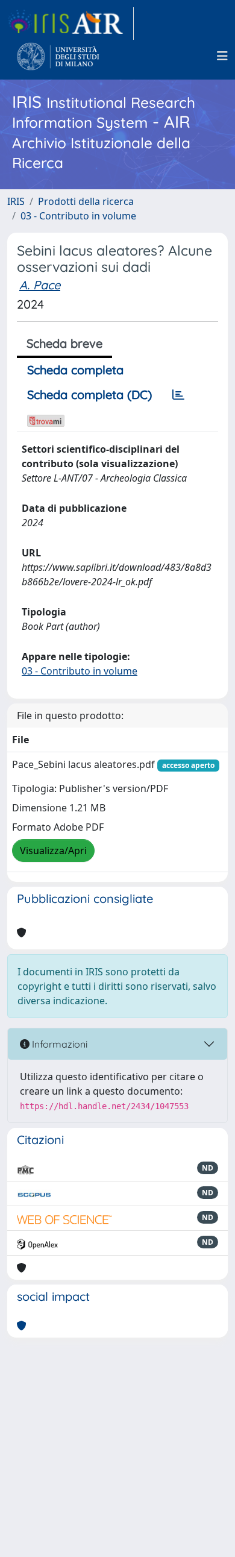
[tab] (178, 394)
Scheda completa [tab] (75, 369)
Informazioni (58, 1044)
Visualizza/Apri (53, 850)
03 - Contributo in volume (78, 215)
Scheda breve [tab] (64, 343)
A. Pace (39, 284)
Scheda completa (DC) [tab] (89, 394)
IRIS (16, 201)
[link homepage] (70, 23)
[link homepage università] (58, 56)
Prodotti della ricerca (86, 201)
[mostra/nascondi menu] (222, 56)
